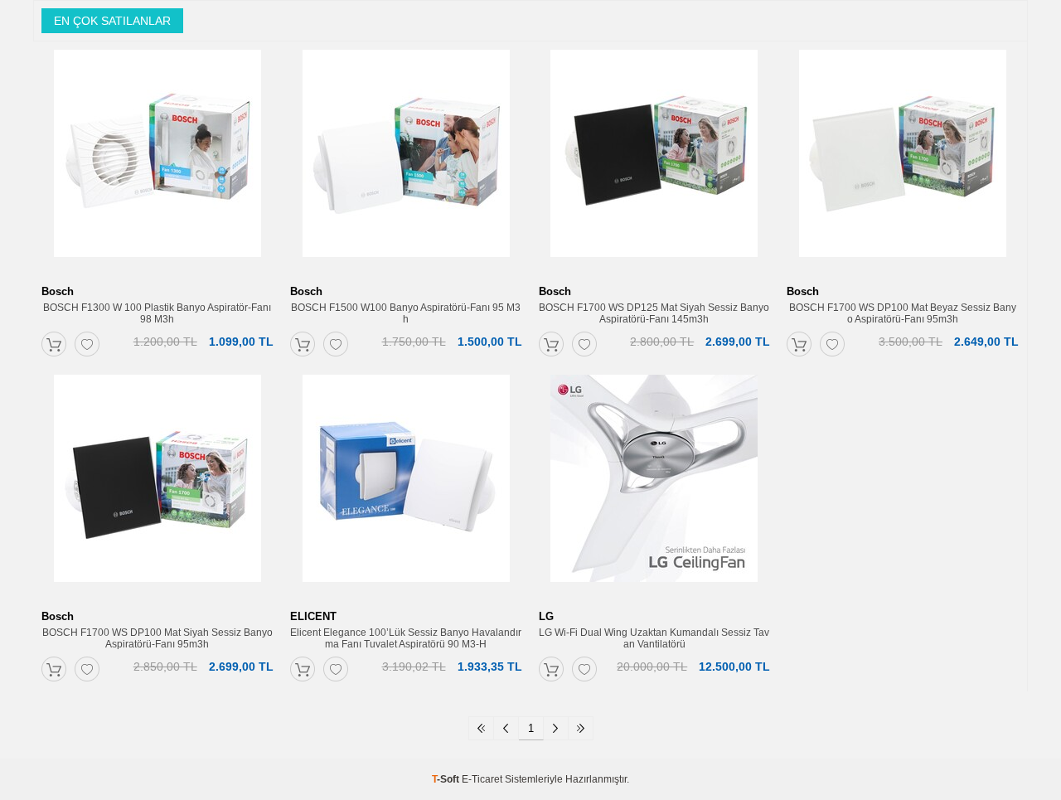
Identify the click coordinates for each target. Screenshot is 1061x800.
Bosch (57, 291)
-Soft (447, 779)
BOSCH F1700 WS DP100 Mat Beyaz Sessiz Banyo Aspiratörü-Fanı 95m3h (902, 313)
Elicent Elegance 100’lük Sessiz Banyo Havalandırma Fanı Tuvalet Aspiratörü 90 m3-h (405, 638)
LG (546, 616)
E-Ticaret (482, 779)
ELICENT (313, 616)
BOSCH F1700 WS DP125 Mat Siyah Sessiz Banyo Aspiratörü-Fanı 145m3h (654, 313)
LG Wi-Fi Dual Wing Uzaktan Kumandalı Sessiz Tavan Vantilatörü (654, 638)
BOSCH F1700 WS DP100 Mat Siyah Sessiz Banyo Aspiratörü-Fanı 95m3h (157, 638)
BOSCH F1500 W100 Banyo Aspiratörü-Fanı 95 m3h (406, 313)
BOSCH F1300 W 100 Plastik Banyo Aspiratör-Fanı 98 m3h (157, 313)
